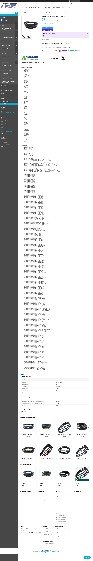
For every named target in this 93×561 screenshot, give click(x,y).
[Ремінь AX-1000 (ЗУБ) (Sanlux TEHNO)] (46, 426)
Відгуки (2, 98)
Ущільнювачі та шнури (7, 78)
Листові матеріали (6, 48)
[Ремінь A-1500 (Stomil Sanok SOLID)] (64, 450)
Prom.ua (53, 549)
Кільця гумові (4, 34)
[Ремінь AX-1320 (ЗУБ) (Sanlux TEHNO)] (64, 474)
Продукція (26, 12)
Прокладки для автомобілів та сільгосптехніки (8, 82)
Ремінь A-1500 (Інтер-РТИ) (28, 458)
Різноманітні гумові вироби (8, 37)
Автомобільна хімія (60, 515)
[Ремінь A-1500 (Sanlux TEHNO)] (82, 450)
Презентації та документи (6, 90)
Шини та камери (60, 510)
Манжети (4, 32)
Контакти (48, 7)
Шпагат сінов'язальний (7, 56)
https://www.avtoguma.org (6, 131)
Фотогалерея (4, 20)
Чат (88, 557)
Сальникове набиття (6, 65)
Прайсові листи (4, 85)
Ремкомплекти (5, 76)
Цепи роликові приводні (7, 50)
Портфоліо (3, 17)
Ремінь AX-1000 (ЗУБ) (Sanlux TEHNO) (46, 482)
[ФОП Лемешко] (9, 5)
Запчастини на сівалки (61, 519)
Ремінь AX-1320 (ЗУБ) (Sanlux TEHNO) (64, 482)
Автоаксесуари (5, 62)
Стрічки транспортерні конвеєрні (7, 29)
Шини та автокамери (6, 45)
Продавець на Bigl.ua (46, 550)
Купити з (45, 30)
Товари (2, 23)
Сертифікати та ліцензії (6, 95)
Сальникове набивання (61, 523)
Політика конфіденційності (55, 551)
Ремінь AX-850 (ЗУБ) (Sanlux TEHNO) (82, 482)
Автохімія (4, 53)
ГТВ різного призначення (61, 502)
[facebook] (22, 374)
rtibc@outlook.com (4, 135)
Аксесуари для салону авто (62, 521)
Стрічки (58, 496)
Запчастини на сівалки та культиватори (7, 59)
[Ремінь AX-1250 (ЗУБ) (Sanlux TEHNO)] (28, 426)
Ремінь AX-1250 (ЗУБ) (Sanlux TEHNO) (28, 482)
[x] (23, 374)
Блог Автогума (77, 498)
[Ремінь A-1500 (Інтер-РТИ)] (28, 450)
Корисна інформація (43, 500)
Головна (24, 7)
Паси (57, 494)
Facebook (76, 494)
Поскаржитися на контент (44, 551)
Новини (2, 87)
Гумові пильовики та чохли (7, 68)
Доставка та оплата (5, 101)
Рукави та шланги (5, 42)
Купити (47, 27)
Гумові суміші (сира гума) (7, 40)
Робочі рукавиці (5, 73)
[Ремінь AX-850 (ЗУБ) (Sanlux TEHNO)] (82, 474)
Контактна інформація (26, 502)
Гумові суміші (59, 504)
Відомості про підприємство (27, 498)
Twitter (75, 496)
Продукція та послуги (35, 7)
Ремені (3, 25)
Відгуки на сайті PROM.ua (26, 504)
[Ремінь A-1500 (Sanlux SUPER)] (46, 450)
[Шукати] (16, 13)
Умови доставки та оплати (27, 500)
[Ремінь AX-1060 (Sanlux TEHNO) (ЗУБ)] (82, 426)
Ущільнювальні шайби (7, 70)
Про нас (2, 93)
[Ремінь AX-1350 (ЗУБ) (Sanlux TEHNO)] (64, 426)
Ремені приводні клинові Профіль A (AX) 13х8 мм (44, 12)
